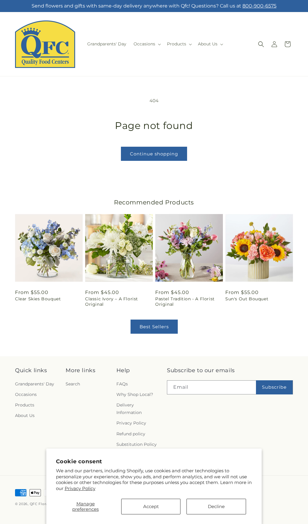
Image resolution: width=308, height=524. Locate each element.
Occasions (26, 394)
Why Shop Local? (134, 394)
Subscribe (274, 387)
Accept (151, 506)
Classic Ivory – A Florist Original (111, 301)
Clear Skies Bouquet (38, 299)
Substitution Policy (136, 444)
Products (24, 405)
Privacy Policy (80, 488)
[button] (146, 44)
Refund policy (130, 434)
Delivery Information (129, 408)
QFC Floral (39, 504)
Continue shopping (154, 154)
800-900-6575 (259, 6)
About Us (25, 415)
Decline (216, 506)
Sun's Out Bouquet (246, 299)
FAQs (122, 384)
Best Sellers (154, 326)
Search (73, 384)
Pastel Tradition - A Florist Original (185, 301)
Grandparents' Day (34, 384)
